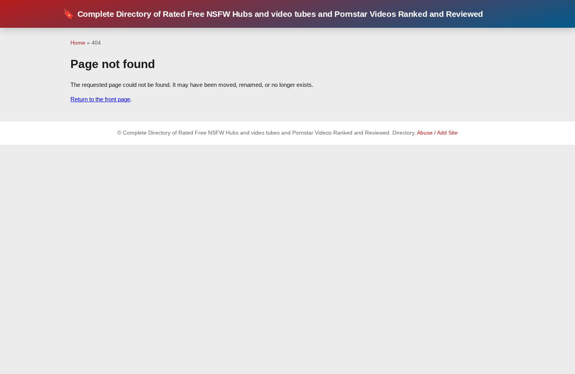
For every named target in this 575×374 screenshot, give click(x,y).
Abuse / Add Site (437, 133)
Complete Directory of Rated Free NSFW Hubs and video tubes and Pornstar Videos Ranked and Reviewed (273, 14)
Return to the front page (100, 99)
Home (77, 43)
